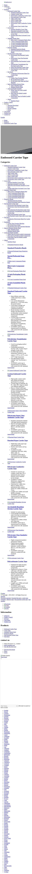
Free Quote (11, 107)
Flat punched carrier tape (21, 599)
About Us (6, 6)
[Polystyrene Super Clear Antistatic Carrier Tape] (18, 412)
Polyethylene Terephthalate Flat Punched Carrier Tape (19, 65)
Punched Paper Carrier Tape (18, 440)
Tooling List (7, 113)
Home (5, 5)
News (9, 8)
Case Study (7, 111)
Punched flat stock (16, 598)
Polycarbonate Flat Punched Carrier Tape (19, 210)
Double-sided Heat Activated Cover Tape (19, 188)
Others (9, 99)
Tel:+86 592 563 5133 (10, 646)
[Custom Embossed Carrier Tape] (17, 370)
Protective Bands (12, 47)
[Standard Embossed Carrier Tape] (17, 288)
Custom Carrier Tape (16, 14)
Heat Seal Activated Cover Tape (19, 31)
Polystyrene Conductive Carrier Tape (21, 15)
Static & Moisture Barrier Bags (16, 84)
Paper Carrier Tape (16, 21)
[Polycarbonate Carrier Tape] (16, 558)
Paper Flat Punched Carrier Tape (20, 67)
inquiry (9, 331)
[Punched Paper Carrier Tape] (16, 437)
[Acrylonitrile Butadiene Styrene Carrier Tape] (18, 503)
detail (12, 331)
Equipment (10, 76)
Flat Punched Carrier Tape (15, 53)
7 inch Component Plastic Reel (19, 41)
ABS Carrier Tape (16, 18)
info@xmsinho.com (9, 645)
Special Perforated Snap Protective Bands (19, 202)
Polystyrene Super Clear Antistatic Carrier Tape (16, 416)
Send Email (4, 657)
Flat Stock (10, 72)
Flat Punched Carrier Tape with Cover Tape (19, 216)
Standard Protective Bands (18, 49)
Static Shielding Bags (16, 85)
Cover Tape (11, 28)
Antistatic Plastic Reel (13, 38)
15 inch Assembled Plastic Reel (19, 44)
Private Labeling (12, 108)
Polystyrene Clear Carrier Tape (19, 26)
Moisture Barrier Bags (17, 87)
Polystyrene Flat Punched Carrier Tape (18, 205)
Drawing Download (13, 105)
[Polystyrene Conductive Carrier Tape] (18, 463)
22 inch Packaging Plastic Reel (19, 46)
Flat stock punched (6, 598)
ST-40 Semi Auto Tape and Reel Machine (19, 226)
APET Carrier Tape (16, 20)
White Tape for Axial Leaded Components (19, 234)
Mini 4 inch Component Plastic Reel (20, 40)
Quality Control (8, 102)
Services (6, 618)
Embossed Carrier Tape (14, 11)
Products (6, 9)
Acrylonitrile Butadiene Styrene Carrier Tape (16, 508)
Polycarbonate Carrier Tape (18, 17)
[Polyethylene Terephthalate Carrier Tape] (18, 335)
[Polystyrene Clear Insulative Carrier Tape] (18, 531)
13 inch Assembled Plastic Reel (19, 43)
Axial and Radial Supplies (15, 88)
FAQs (9, 110)
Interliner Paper (15, 101)
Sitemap (3, 596)
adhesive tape (10, 599)
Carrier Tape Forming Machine (19, 78)
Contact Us (7, 114)
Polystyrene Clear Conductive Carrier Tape (19, 178)
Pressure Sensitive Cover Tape (19, 29)
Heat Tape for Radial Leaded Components (19, 235)
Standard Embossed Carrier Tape (20, 12)
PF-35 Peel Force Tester (17, 79)
